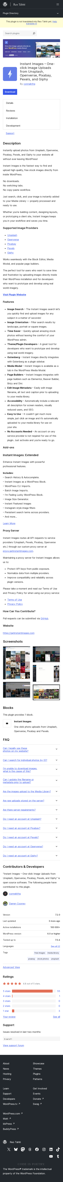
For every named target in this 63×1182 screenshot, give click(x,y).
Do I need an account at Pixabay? (21, 828)
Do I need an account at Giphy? (20, 855)
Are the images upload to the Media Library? (27, 791)
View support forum (13, 1045)
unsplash (55, 959)
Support (10, 133)
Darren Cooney (17, 903)
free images (40, 953)
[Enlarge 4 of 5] (56, 668)
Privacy (7, 1079)
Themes (37, 1068)
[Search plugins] (34, 33)
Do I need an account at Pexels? (21, 837)
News (6, 1068)
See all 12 (55, 946)
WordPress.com (13, 1113)
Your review (9, 1016)
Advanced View (11, 967)
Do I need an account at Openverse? (23, 846)
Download (10, 92)
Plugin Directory (10, 13)
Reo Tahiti (15, 1142)
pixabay (31, 959)
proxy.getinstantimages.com (18, 551)
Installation (12, 118)
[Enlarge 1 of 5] (26, 650)
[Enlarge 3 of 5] (56, 650)
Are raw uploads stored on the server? (23, 800)
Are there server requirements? (19, 809)
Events (36, 1093)
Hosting (7, 1073)
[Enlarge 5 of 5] (56, 688)
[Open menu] (58, 4)
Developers (9, 1098)
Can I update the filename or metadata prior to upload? (18, 781)
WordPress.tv (11, 1103)
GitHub (44, 618)
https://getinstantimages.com (18, 633)
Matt (7, 1118)
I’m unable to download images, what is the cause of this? (20, 770)
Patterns (37, 1079)
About (6, 1063)
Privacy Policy (15, 604)
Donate (38, 1098)
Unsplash (12, 235)
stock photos (43, 959)
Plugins (36, 1073)
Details (9, 102)
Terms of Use (14, 599)
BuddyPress (11, 1129)
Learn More (9, 523)
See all (56, 1016)
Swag (37, 1103)
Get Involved (40, 1088)
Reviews (10, 110)
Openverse (13, 239)
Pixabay (11, 243)
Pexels (11, 248)
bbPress (9, 1123)
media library (53, 953)
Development (13, 125)
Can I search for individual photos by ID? (25, 760)
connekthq (29, 83)
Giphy (10, 252)
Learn (6, 1088)
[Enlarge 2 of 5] (26, 685)
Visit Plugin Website (14, 294)
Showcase (38, 1063)
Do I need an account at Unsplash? (22, 819)
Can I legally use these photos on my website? (15, 749)
